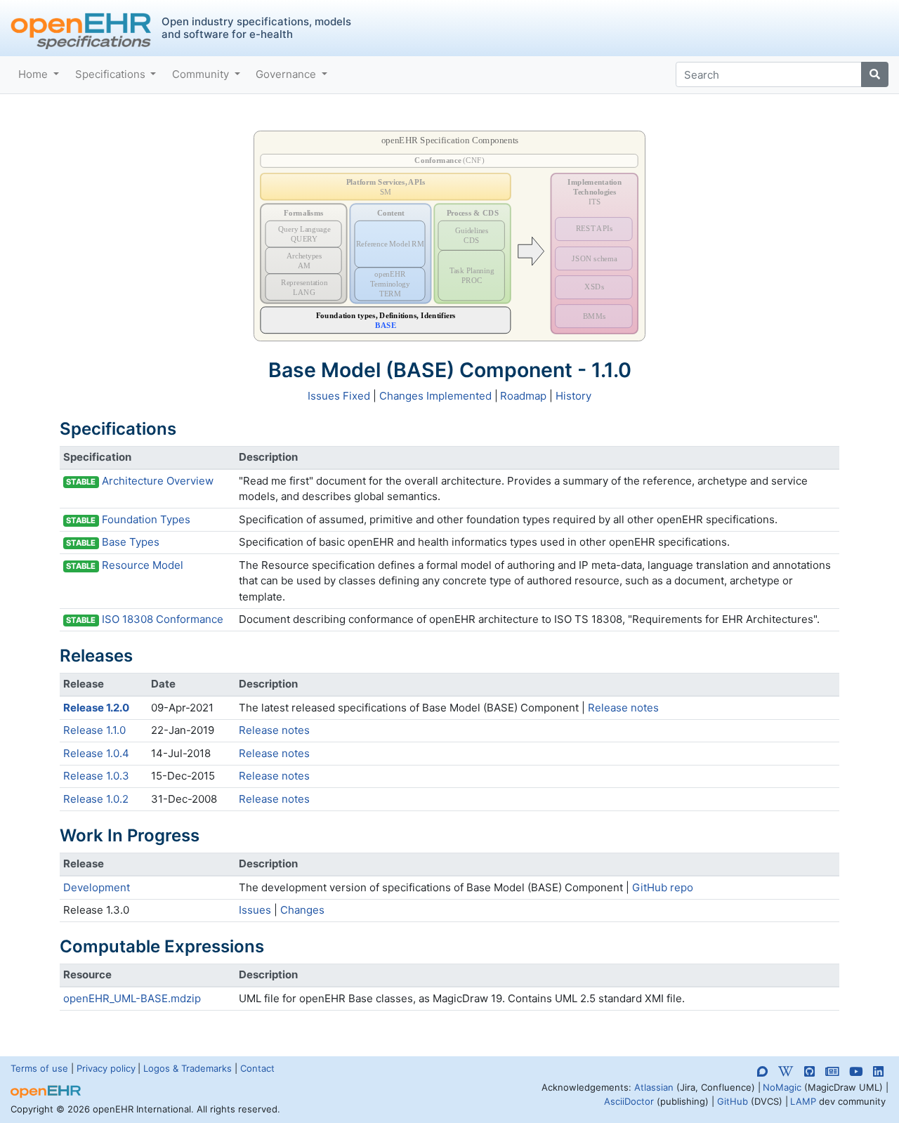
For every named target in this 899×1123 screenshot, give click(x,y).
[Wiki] (786, 1071)
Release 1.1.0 (94, 730)
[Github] (809, 1071)
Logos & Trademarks (187, 1068)
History (573, 395)
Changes (302, 910)
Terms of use (39, 1068)
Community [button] (202, 74)
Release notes (623, 707)
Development (96, 887)
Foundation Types (146, 519)
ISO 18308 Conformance (162, 619)
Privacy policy (106, 1068)
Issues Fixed (339, 395)
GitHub (732, 1101)
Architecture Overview (158, 480)
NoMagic (782, 1087)
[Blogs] (832, 1071)
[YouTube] (855, 1071)
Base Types (130, 542)
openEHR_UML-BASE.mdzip (132, 998)
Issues (255, 910)
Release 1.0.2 (96, 799)
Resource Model (142, 565)
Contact (257, 1068)
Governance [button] (287, 74)
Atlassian (654, 1087)
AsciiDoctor (629, 1101)
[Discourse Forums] (762, 1074)
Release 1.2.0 (96, 707)
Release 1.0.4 (96, 753)
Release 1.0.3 (96, 775)
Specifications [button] (111, 74)
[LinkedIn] (878, 1071)
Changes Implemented (435, 395)
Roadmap (523, 395)
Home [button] (34, 74)
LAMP (803, 1101)
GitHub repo (662, 887)
